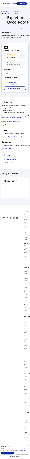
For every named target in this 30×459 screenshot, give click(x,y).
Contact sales (6, 3)
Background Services (16, 136)
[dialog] (15, 451)
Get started (22, 3)
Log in (13, 3)
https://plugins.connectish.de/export (11, 117)
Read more (23, 450)
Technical (4, 148)
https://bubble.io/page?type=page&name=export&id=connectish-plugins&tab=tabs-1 (13, 123)
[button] (15, 456)
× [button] (28, 445)
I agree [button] (7, 453)
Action (7, 136)
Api (2, 136)
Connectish (12, 82)
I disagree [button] (21, 453)
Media (10, 148)
